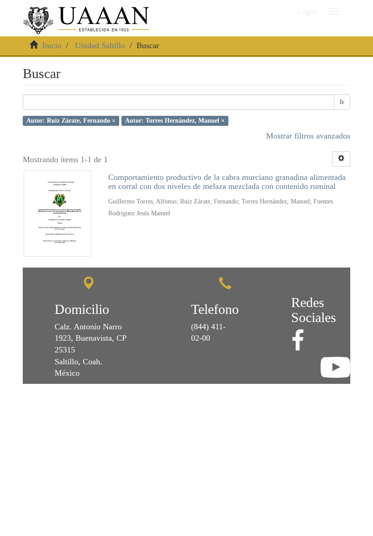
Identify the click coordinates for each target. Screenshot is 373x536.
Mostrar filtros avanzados (308, 135)
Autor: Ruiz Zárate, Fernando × (71, 120)
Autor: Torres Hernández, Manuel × (175, 120)
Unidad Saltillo (100, 45)
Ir (342, 102)
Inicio (51, 45)
